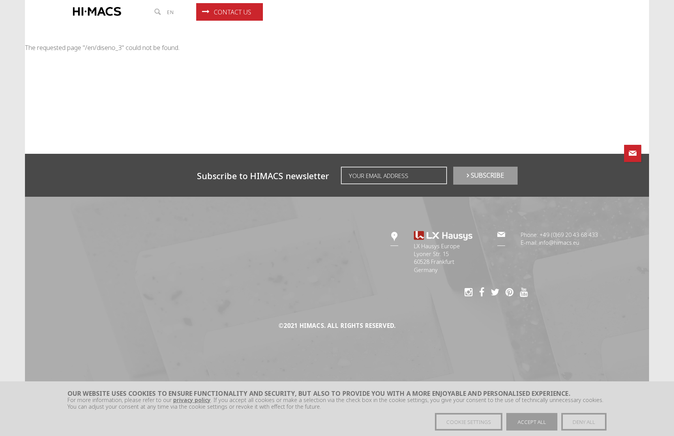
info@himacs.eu (559, 242)
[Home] (98, 11)
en (170, 12)
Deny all (584, 422)
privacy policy (192, 400)
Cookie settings (468, 422)
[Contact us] (632, 153)
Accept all (532, 422)
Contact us (232, 12)
